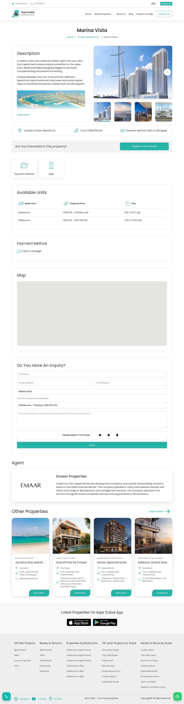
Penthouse (45, 665)
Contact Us (164, 14)
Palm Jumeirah (148, 681)
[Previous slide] (98, 72)
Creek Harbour (109, 676)
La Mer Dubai (147, 649)
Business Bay (108, 665)
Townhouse (45, 660)
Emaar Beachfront (88, 37)
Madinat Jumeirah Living (153, 687)
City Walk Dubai (110, 655)
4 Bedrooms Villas (75, 665)
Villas (16, 655)
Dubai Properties (103, 14)
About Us (121, 14)
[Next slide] (167, 72)
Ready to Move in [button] (51, 643)
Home (88, 14)
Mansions (44, 671)
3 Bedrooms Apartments (78, 655)
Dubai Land (107, 660)
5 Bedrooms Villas (75, 671)
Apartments (20, 649)
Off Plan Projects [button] (24, 643)
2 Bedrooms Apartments (78, 649)
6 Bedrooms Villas (75, 676)
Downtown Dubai (110, 649)
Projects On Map (145, 14)
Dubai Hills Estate (110, 681)
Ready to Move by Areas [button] (156, 643)
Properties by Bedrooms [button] (81, 643)
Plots (16, 665)
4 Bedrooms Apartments (78, 660)
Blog (131, 14)
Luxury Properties (22, 660)
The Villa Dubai (148, 655)
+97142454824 (39, 4)
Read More (23, 114)
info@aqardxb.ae (21, 4)
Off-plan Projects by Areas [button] (119, 643)
